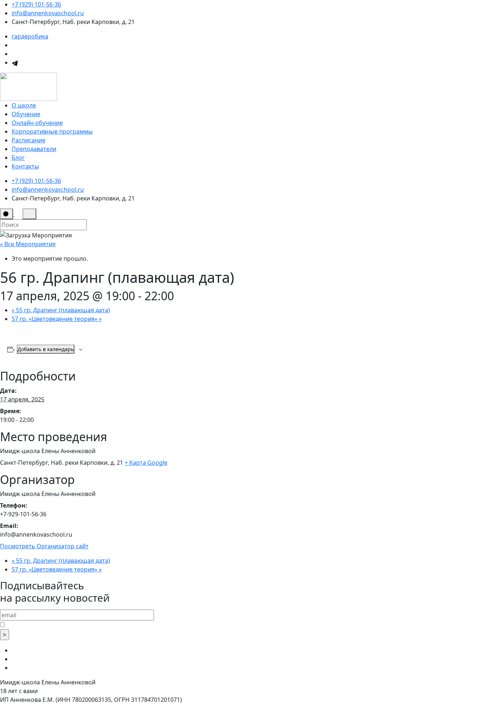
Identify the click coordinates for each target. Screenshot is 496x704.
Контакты (25, 166)
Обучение (26, 114)
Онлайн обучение (37, 123)
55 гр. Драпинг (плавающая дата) (61, 310)
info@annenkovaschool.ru (48, 13)
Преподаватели (34, 149)
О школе (24, 105)
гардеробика (30, 36)
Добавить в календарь (45, 349)
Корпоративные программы (52, 131)
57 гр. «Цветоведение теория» (57, 319)
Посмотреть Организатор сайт (44, 546)
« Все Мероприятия (28, 244)
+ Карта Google (146, 463)
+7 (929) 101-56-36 (36, 4)
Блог (18, 158)
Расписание (28, 140)
